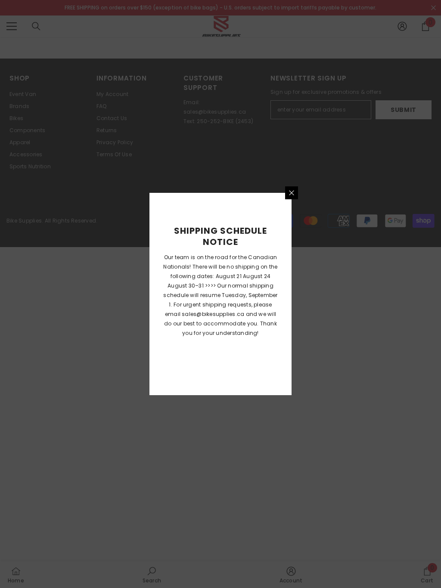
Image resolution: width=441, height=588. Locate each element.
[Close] (291, 192)
